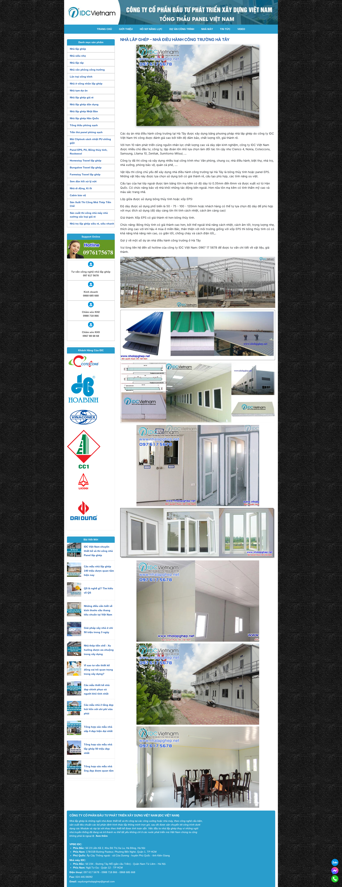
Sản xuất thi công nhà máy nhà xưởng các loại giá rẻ (89, 215)
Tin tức (225, 29)
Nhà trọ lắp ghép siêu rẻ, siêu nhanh (92, 223)
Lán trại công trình (81, 76)
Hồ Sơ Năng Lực (151, 29)
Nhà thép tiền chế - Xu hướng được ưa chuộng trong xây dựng (99, 650)
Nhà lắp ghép (78, 48)
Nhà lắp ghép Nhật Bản (84, 111)
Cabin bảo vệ (78, 195)
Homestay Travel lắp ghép (85, 160)
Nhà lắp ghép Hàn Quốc (84, 118)
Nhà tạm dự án (79, 90)
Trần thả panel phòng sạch (86, 132)
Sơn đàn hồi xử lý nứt (83, 181)
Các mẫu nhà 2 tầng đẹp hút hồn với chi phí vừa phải (98, 709)
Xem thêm (102, 835)
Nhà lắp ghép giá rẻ (82, 97)
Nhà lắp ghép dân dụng (84, 104)
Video (241, 29)
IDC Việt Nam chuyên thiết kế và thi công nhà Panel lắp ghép (98, 551)
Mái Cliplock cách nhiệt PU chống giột (90, 141)
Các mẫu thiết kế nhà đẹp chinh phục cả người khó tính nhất (97, 689)
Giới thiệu (126, 29)
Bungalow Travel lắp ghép (86, 167)
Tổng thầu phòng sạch (84, 125)
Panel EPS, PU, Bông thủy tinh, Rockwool (88, 151)
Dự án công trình (181, 29)
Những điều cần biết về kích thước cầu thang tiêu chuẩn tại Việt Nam (98, 610)
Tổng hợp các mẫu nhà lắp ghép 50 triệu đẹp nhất (98, 748)
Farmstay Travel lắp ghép (85, 174)
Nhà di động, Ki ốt (81, 188)
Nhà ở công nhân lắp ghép (86, 83)
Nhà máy (207, 29)
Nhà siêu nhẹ (78, 55)
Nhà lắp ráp (77, 62)
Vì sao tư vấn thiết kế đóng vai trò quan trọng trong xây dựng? (98, 669)
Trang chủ (104, 29)
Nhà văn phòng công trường (87, 69)
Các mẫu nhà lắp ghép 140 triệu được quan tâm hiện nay (99, 570)
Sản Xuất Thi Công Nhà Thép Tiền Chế (90, 204)
